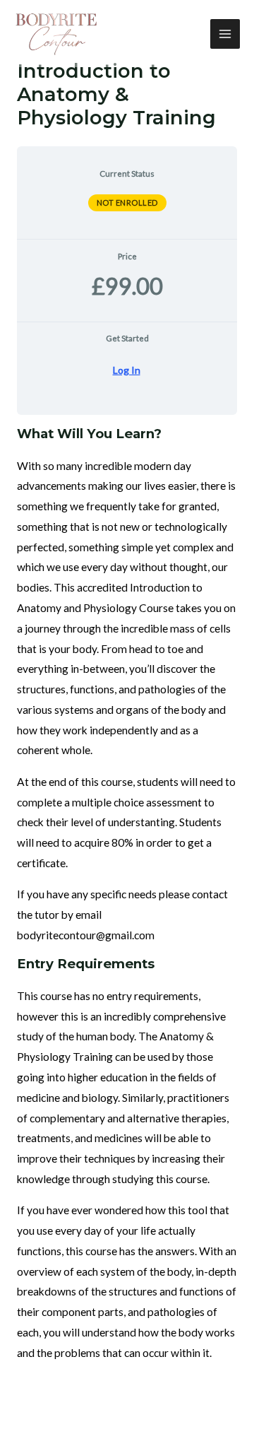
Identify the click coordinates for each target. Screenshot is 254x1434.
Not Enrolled (127, 202)
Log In (126, 370)
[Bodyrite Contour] (56, 34)
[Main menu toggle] (225, 34)
